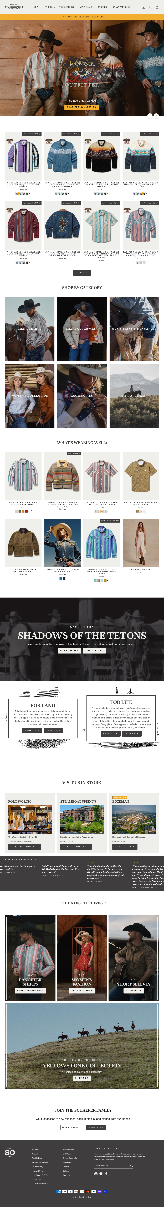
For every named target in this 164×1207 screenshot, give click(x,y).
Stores (102, 7)
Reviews (35, 1149)
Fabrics (66, 1167)
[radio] (17, 193)
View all (82, 273)
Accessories (66, 7)
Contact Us (36, 1179)
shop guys (110, 734)
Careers (66, 1175)
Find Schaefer (68, 1149)
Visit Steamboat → (76, 847)
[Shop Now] (82, 1046)
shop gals (132, 734)
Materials (86, 7)
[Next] (156, 116)
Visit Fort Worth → (24, 847)
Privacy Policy (37, 1167)
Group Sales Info (70, 1158)
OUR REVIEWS (94, 651)
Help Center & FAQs (40, 1175)
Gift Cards (67, 1154)
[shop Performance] (30, 958)
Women (48, 7)
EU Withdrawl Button (40, 1184)
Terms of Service (38, 1171)
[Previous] (149, 116)
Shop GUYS (32, 730)
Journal (35, 1154)
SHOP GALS (53, 730)
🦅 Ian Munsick (121, 7)
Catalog (66, 1171)
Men (36, 7)
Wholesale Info (69, 1162)
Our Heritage (69, 651)
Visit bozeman (125, 847)
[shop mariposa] (82, 958)
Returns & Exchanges (40, 1162)
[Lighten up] (134, 958)
